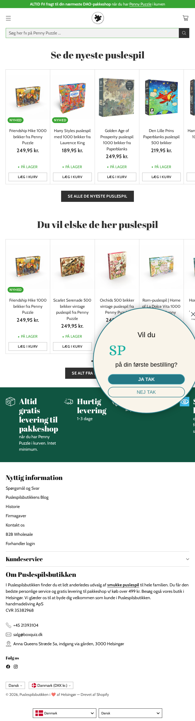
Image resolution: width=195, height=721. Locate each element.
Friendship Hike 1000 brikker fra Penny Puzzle (28, 136)
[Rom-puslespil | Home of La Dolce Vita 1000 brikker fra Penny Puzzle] (161, 267)
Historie (13, 506)
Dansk (14, 685)
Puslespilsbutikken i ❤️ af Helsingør (48, 694)
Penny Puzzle (140, 4)
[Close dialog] (188, 314)
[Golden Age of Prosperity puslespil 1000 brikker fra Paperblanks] (117, 97)
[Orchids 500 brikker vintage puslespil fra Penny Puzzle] (117, 267)
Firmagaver (16, 515)
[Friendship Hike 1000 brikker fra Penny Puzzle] (28, 97)
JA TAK (141, 379)
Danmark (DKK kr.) (52, 685)
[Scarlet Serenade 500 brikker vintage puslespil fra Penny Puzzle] (72, 267)
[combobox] (64, 713)
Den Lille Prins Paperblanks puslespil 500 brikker (161, 136)
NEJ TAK (141, 392)
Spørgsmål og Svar (22, 488)
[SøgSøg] (184, 33)
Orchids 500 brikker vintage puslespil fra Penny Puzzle (117, 306)
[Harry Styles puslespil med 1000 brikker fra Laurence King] (72, 97)
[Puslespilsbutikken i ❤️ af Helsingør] (97, 18)
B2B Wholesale (19, 534)
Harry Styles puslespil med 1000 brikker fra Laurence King (72, 136)
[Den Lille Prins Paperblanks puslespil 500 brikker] (161, 97)
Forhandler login (20, 543)
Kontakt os (15, 524)
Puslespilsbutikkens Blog (27, 497)
